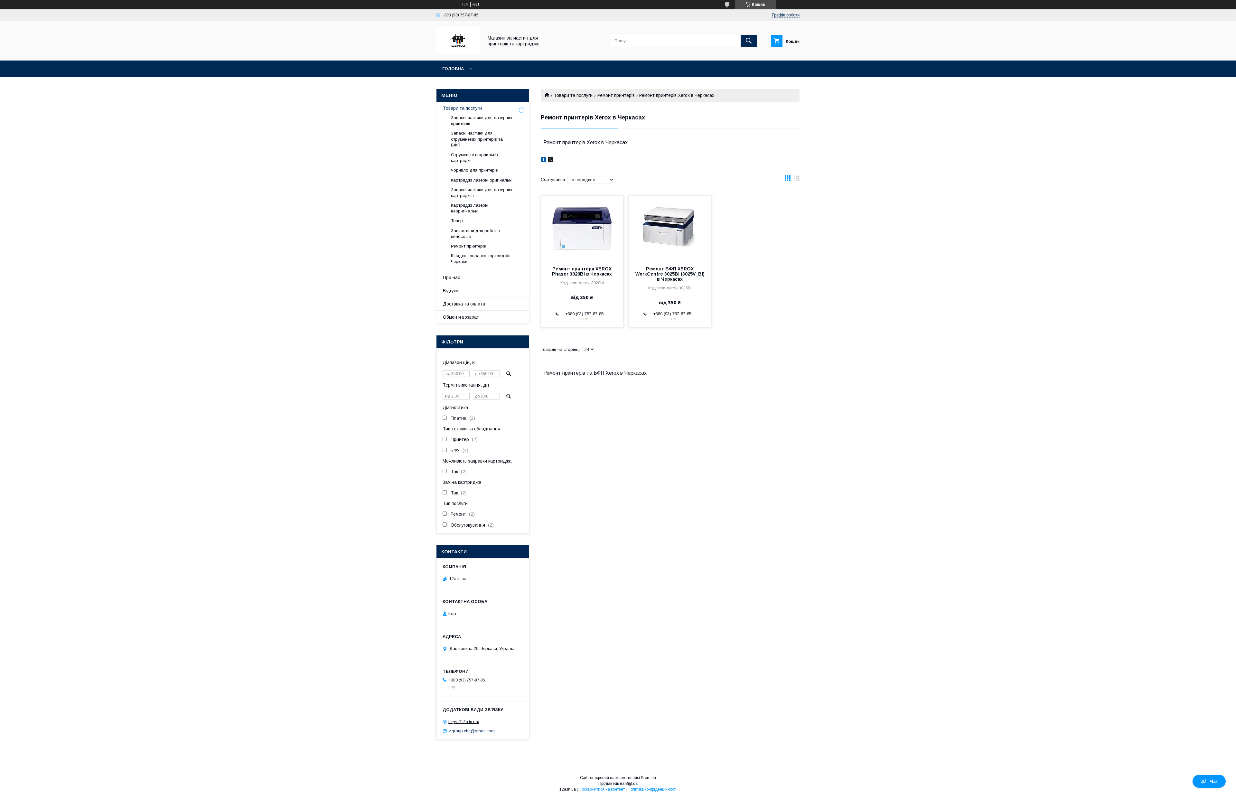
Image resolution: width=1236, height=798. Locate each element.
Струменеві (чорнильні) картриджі (474, 157)
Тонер (457, 220)
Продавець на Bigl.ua (618, 783)
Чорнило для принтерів (474, 170)
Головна (453, 68)
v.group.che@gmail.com (472, 730)
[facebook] (543, 160)
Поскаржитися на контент (602, 789)
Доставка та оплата (464, 303)
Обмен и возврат (461, 317)
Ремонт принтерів (616, 95)
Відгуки (450, 290)
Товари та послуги (573, 95)
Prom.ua (648, 777)
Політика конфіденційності (652, 789)
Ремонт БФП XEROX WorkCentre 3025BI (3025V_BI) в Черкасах (670, 274)
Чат (1214, 781)
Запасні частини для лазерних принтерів (481, 120)
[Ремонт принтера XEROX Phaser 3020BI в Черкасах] (582, 228)
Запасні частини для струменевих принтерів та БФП (477, 139)
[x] (550, 160)
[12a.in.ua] (458, 52)
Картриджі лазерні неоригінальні (469, 208)
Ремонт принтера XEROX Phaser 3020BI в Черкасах (582, 271)
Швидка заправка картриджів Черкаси (480, 258)
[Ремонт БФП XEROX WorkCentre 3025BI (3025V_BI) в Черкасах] (670, 228)
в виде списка (797, 179)
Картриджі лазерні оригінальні (481, 180)
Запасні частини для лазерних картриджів (481, 192)
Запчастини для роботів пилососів (475, 233)
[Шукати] (749, 41)
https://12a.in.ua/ (463, 721)
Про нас (451, 277)
